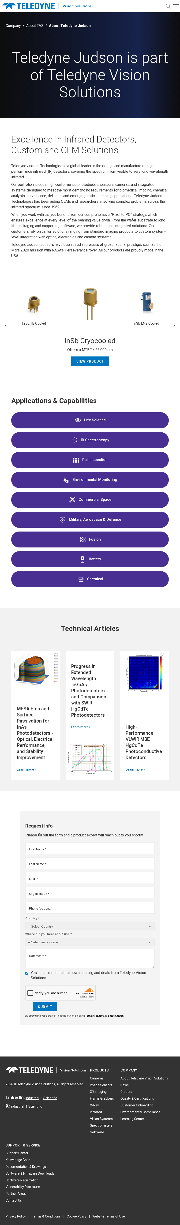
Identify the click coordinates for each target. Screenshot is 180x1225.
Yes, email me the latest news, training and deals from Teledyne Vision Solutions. (88, 975)
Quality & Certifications (137, 1098)
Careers (126, 1092)
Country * (32, 918)
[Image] (35, 669)
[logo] (49, 6)
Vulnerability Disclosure (23, 1187)
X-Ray (94, 1105)
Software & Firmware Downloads (30, 1173)
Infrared (96, 1112)
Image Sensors (101, 1085)
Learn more (25, 769)
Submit (45, 1007)
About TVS (35, 25)
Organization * (39, 893)
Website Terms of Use (108, 1216)
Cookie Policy (76, 1216)
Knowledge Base (18, 1160)
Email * (33, 878)
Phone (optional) (40, 908)
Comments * (37, 956)
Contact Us (14, 1200)
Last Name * (37, 864)
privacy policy (94, 1015)
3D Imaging (98, 1092)
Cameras (97, 1078)
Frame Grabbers (102, 1098)
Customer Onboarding (136, 1105)
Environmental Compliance (140, 1112)
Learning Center (132, 1119)
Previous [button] (5, 325)
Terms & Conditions (46, 1216)
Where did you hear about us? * (48, 934)
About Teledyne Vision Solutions (144, 1078)
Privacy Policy (16, 1216)
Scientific (50, 1098)
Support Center (17, 1153)
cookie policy (115, 1015)
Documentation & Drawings (26, 1167)
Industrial (32, 1098)
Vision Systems (101, 1119)
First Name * (37, 849)
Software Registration (22, 1180)
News (124, 1085)
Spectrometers (101, 1125)
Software (97, 1132)
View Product (90, 361)
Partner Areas (16, 1193)
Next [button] (174, 325)
